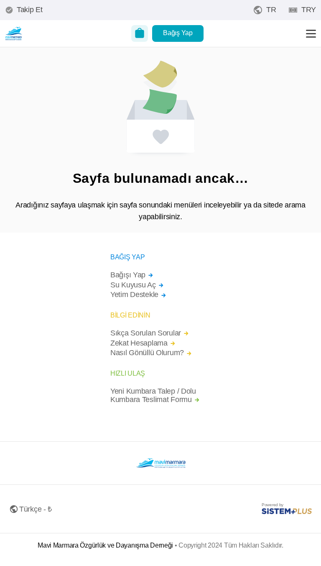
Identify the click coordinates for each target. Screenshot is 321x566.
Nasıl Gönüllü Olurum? (147, 353)
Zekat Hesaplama (139, 343)
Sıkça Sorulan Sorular (145, 333)
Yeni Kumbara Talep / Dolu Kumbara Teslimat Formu (153, 395)
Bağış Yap (177, 32)
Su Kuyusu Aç (133, 285)
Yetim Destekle (134, 295)
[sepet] (139, 33)
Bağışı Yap (127, 275)
